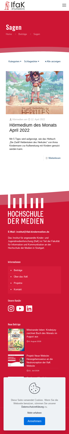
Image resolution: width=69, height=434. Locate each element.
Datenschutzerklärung (32, 406)
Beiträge (22, 34)
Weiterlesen (54, 158)
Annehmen (34, 421)
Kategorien (13, 61)
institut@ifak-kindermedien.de (32, 231)
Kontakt (18, 289)
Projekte (18, 283)
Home (9, 34)
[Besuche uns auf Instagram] (12, 309)
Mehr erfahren (34, 412)
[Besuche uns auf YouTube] (21, 309)
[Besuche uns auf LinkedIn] (29, 309)
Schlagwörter (30, 61)
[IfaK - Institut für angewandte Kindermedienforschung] (14, 5)
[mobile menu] (64, 5)
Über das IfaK (21, 276)
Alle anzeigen (54, 61)
